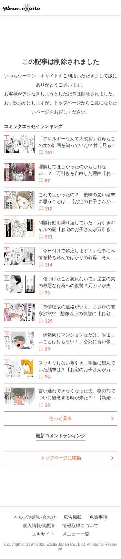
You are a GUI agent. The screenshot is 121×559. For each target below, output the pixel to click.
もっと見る (60, 418)
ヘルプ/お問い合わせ (35, 517)
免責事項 (98, 517)
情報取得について (80, 525)
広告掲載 (73, 517)
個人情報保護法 (39, 525)
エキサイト (43, 533)
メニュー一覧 (75, 533)
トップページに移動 (60, 457)
